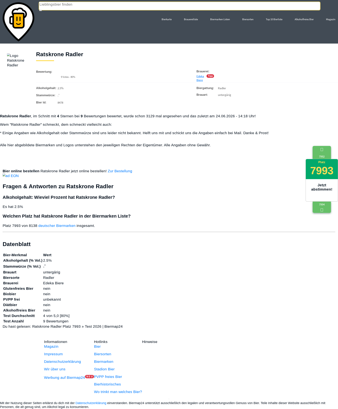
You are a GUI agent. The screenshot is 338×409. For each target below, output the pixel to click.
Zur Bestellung (120, 171)
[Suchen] (40, 10)
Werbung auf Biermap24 (64, 377)
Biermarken (103, 361)
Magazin (330, 19)
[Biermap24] (18, 21)
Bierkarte (167, 19)
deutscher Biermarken (57, 226)
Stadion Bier (104, 369)
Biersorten (248, 19)
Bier (97, 346)
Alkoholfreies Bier (304, 19)
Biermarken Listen (220, 19)
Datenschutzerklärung (62, 361)
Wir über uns (54, 369)
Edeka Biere (200, 78)
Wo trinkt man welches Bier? (118, 392)
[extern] (169, 342)
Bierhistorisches (107, 384)
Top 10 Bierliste (274, 19)
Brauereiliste (191, 19)
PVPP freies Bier (108, 377)
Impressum (53, 354)
